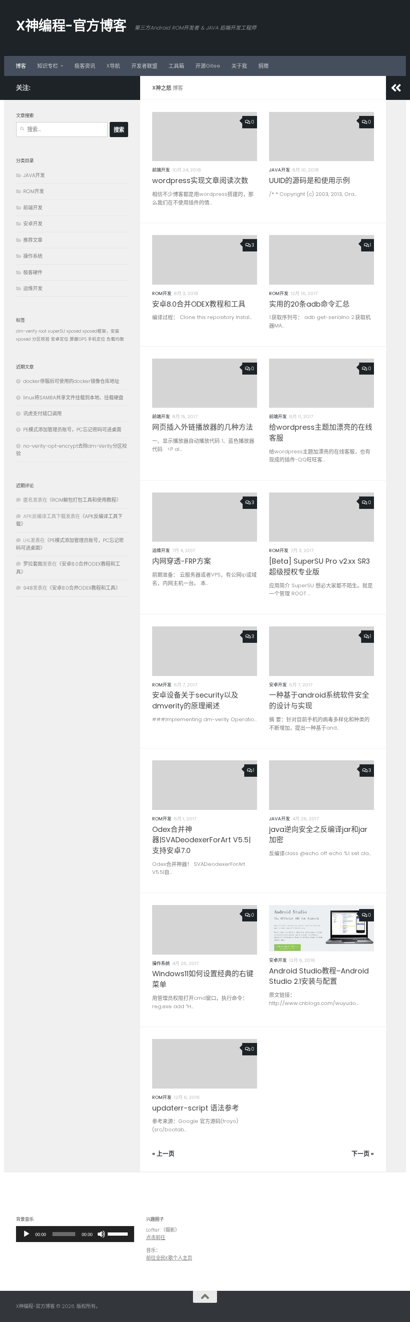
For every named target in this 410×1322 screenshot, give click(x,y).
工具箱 (176, 66)
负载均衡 (115, 339)
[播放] (26, 1234)
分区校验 (41, 339)
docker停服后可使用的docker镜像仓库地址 (71, 381)
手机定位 (96, 339)
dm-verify (26, 331)
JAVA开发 (279, 170)
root (42, 331)
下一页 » (363, 1154)
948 (28, 587)
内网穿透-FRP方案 (181, 561)
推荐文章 (32, 240)
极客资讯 (84, 66)
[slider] (63, 1234)
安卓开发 (278, 685)
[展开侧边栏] (396, 88)
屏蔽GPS (78, 339)
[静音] (101, 1234)
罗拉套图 (32, 563)
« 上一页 (163, 1154)
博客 (21, 66)
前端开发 (161, 170)
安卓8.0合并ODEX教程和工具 (198, 304)
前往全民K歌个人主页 (169, 1257)
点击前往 (155, 1237)
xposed (73, 331)
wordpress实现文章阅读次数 (200, 180)
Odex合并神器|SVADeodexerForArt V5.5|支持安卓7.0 (201, 839)
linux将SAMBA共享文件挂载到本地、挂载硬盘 (73, 397)
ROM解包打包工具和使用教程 (84, 499)
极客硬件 (32, 272)
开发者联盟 (144, 66)
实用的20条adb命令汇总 (309, 304)
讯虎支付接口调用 (42, 413)
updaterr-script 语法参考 (195, 1108)
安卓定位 (59, 339)
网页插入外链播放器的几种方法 (202, 427)
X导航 (113, 66)
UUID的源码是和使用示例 (309, 180)
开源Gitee (207, 66)
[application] (75, 1234)
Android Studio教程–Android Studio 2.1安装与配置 (319, 976)
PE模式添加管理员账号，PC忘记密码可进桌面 (72, 429)
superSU (56, 331)
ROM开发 (161, 293)
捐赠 (263, 66)
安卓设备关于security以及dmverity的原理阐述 (195, 700)
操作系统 (161, 963)
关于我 (239, 66)
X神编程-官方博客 (71, 25)
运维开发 (161, 550)
